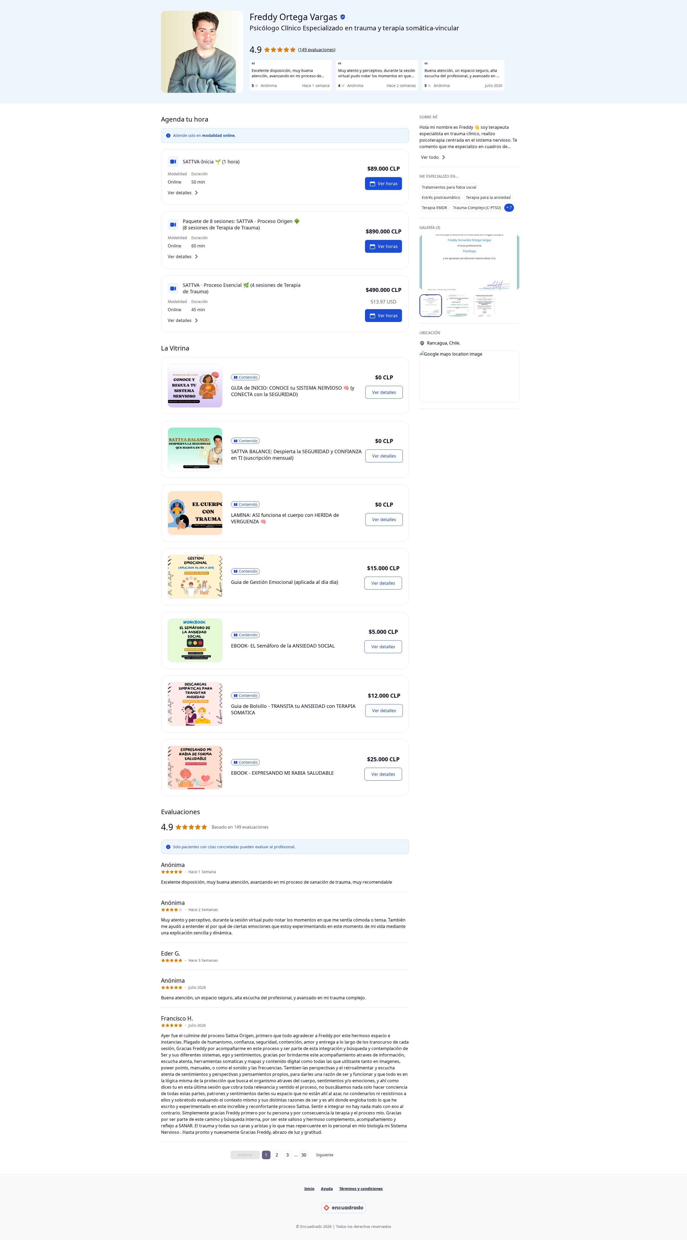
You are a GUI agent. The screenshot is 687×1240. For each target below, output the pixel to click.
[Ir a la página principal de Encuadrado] (343, 1207)
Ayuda (327, 1188)
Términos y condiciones (361, 1188)
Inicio (309, 1188)
